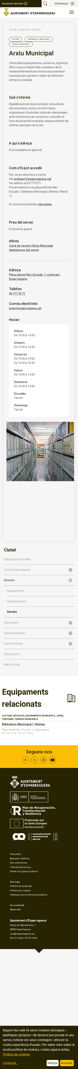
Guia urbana (11, 654)
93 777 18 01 (31, 938)
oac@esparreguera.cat (22, 934)
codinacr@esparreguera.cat (32, 179)
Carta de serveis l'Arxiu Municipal (31, 245)
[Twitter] (34, 762)
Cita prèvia (15, 854)
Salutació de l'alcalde (17, 559)
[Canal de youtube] (52, 762)
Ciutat (13, 30)
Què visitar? (11, 622)
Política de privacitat (20, 886)
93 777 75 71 (17, 293)
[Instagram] (43, 762)
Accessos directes (12, 3)
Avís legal (15, 882)
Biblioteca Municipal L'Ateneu (23, 724)
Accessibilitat (17, 905)
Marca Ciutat (12, 664)
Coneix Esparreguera (17, 569)
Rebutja (52, 1063)
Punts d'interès (13, 643)
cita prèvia (45, 204)
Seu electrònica (18, 863)
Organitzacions (16, 601)
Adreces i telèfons (20, 858)
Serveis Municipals (21, 44)
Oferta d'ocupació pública (24, 871)
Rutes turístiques (14, 633)
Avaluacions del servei (24, 250)
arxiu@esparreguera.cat (25, 308)
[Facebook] (25, 762)
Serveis (12, 611)
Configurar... (10, 1063)
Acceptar (67, 1063)
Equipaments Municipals (39, 39)
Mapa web (15, 909)
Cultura (15, 39)
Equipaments (15, 590)
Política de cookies (20, 890)
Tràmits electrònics (20, 867)
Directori (9, 580)
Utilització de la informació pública (28, 895)
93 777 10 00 (16, 938)
